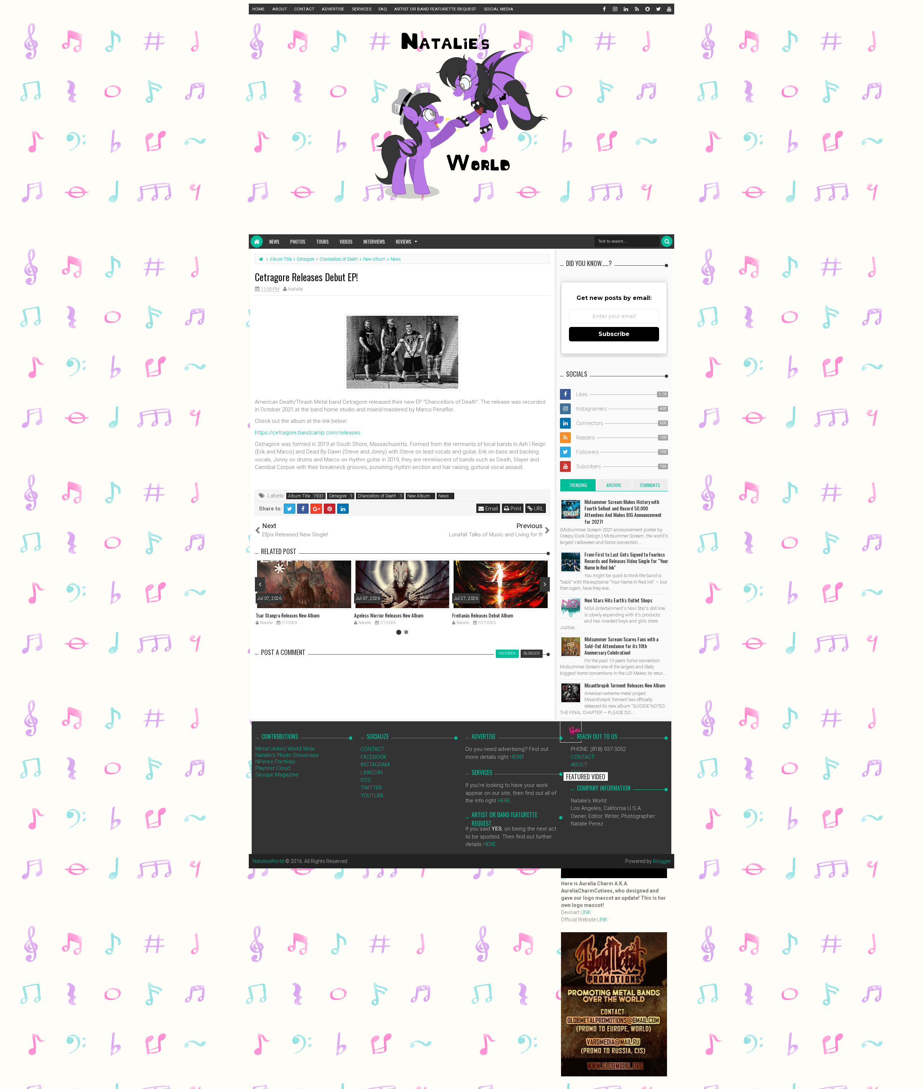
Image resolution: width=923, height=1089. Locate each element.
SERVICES (361, 9)
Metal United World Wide (285, 748)
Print (515, 508)
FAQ (383, 9)
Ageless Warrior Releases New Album (388, 615)
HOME (258, 9)
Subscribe (614, 334)
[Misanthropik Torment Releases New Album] (570, 692)
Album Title (299, 496)
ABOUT (279, 9)
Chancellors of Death (377, 496)
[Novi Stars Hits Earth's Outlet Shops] (570, 607)
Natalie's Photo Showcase (287, 755)
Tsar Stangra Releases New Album (287, 615)
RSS (366, 780)
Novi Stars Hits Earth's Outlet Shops (618, 600)
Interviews (374, 241)
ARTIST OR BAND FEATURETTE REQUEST (435, 9)
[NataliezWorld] (257, 241)
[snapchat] (647, 9)
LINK (585, 912)
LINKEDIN (372, 772)
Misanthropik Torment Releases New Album (624, 685)
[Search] (666, 241)
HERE (516, 757)
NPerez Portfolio (275, 761)
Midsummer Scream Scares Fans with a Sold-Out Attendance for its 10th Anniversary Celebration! (621, 645)
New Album (418, 496)
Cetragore (337, 496)
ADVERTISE (333, 9)
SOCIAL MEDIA (498, 9)
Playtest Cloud (272, 768)
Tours (322, 241)
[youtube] (668, 9)
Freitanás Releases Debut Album (482, 615)
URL (538, 508)
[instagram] (614, 9)
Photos (297, 241)
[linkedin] (625, 9)
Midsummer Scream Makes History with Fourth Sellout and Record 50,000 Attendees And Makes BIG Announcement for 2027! (623, 511)
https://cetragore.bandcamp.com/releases (308, 432)
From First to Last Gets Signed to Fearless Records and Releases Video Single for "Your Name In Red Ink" (626, 560)
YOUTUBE (372, 795)
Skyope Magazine (277, 774)
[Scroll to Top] (914, 1076)
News (274, 241)
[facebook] (604, 9)
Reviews (403, 241)
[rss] (636, 9)
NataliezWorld (268, 861)
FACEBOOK (374, 757)
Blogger (662, 861)
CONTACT (304, 9)
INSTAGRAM (375, 764)
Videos (346, 241)
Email (491, 508)
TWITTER (371, 787)
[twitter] (658, 9)
